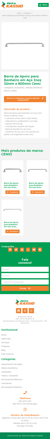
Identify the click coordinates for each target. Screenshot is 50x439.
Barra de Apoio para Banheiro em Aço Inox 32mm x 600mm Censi (36, 187)
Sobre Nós (6, 339)
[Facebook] (18, 310)
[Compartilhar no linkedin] (22, 250)
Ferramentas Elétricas (11, 379)
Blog (3, 350)
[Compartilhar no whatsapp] (28, 250)
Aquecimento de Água (11, 364)
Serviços (5, 342)
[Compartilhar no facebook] (10, 250)
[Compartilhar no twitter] (16, 250)
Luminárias (6, 383)
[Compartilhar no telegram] (40, 250)
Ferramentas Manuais (11, 387)
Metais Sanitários (34, 88)
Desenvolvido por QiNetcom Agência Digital (25, 436)
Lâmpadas (6, 372)
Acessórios (19, 88)
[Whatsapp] (31, 310)
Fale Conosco (7, 354)
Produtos (27, 13)
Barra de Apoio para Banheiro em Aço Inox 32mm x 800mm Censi (11, 226)
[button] (25, 99)
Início (19, 13)
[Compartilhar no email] (34, 250)
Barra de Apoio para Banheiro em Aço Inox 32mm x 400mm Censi (11, 187)
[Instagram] (25, 310)
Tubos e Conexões (9, 376)
